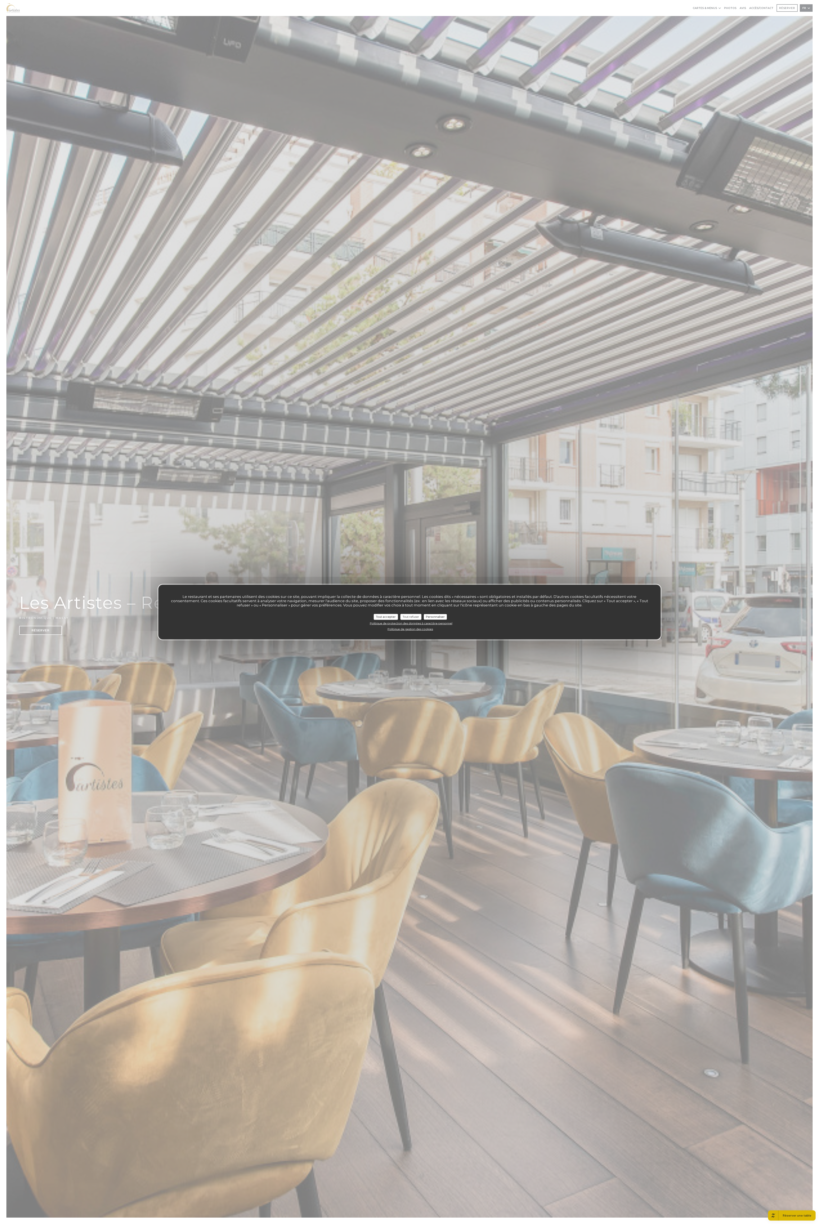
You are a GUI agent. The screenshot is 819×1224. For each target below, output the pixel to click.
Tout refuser (411, 616)
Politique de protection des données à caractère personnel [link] (411, 623)
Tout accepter (386, 616)
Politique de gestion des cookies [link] (410, 629)
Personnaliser (435, 616)
